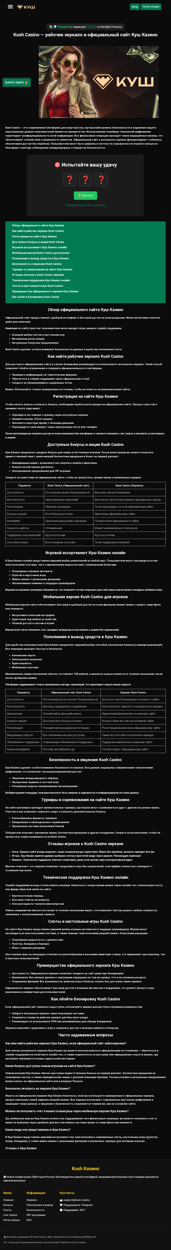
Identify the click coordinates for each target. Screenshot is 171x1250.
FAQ (29, 1220)
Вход (135, 7)
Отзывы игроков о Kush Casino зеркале (38, 274)
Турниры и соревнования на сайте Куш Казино (42, 269)
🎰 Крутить (85, 195)
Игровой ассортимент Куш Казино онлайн (39, 247)
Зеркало (32, 1199)
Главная (8, 1199)
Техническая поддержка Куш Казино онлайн (41, 280)
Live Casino (10, 1215)
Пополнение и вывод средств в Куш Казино (40, 258)
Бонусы (8, 1204)
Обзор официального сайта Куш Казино (38, 225)
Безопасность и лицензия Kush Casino (37, 264)
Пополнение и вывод (40, 1204)
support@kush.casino (76, 1199)
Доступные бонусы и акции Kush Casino (38, 242)
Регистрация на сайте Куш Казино (34, 236)
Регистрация (151, 7)
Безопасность (36, 1210)
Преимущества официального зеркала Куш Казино (45, 291)
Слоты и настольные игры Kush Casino (37, 285)
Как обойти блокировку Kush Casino (35, 296)
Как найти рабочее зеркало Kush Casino (38, 231)
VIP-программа (36, 1215)
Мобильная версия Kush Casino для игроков (40, 252)
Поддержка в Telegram (78, 1204)
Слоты (7, 1210)
